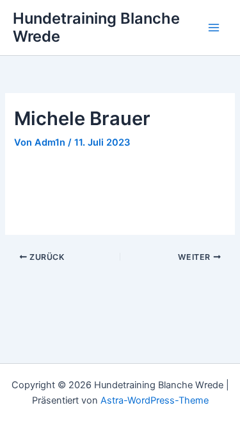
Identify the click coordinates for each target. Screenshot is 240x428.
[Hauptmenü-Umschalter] (213, 27)
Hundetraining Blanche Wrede (96, 27)
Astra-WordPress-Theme (154, 400)
